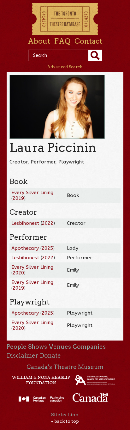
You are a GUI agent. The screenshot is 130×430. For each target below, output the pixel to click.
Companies (89, 346)
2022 (47, 223)
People (17, 346)
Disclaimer (22, 355)
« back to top (65, 421)
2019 (18, 198)
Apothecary (25, 248)
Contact (88, 41)
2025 (47, 248)
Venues (60, 346)
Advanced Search (65, 66)
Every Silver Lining (32, 192)
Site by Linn (65, 414)
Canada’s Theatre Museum (65, 367)
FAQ (62, 41)
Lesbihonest (25, 223)
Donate (50, 355)
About (39, 41)
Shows (37, 346)
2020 (18, 273)
